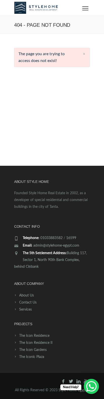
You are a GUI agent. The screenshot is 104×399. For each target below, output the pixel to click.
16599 (71, 238)
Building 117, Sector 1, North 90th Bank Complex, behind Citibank (50, 260)
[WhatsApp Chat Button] (91, 386)
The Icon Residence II (36, 343)
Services (25, 309)
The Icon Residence (34, 336)
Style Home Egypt (73, 390)
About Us (26, 295)
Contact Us (28, 302)
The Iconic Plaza (31, 357)
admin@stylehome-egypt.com (56, 245)
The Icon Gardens (33, 350)
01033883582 (51, 238)
